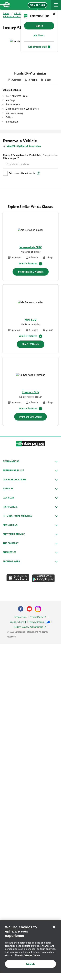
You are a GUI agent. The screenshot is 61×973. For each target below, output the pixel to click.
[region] (30, 946)
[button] (56, 5)
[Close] (54, 927)
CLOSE (30, 963)
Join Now (38, 35)
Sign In (39, 25)
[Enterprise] (5, 5)
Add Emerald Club (37, 46)
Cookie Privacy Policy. (27, 955)
